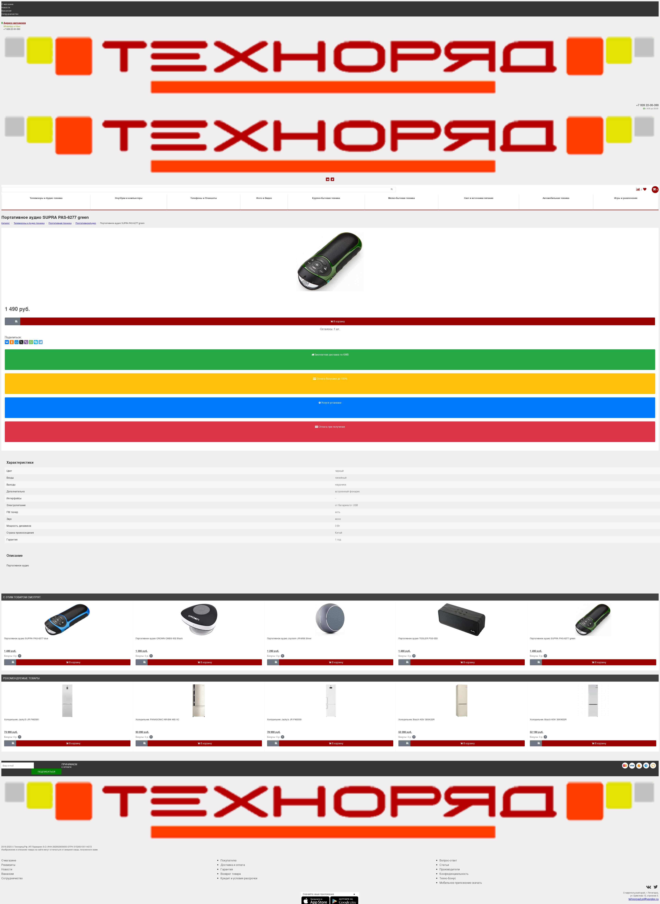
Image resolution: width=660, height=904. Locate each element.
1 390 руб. (142, 651)
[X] (21, 342)
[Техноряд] (330, 143)
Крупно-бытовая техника (326, 198)
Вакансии (6, 10)
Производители (449, 869)
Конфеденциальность (454, 874)
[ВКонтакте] (7, 342)
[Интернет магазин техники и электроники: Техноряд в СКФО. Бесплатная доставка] (330, 64)
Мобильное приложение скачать (460, 883)
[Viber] (26, 342)
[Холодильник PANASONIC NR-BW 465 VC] (198, 700)
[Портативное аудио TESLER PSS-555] (461, 619)
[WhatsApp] (31, 342)
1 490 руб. (10, 651)
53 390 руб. (405, 732)
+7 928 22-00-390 (647, 105)
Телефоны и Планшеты (203, 198)
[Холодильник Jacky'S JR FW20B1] (67, 700)
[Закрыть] (353, 896)
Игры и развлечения (625, 198)
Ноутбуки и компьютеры (128, 198)
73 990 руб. (11, 732)
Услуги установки (331, 402)
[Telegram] (40, 342)
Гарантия (227, 869)
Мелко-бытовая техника (401, 198)
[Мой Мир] (16, 342)
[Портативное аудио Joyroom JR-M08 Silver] (330, 619)
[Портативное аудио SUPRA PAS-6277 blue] (67, 619)
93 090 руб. (142, 732)
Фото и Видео (264, 198)
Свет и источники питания (478, 198)
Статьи (444, 865)
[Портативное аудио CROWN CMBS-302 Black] (198, 619)
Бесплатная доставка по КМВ (331, 354)
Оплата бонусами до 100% (331, 378)
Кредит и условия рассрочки (239, 878)
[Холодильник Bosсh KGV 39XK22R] (461, 700)
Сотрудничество (9, 13)
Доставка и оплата (233, 865)
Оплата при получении (331, 426)
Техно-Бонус (447, 878)
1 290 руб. (273, 651)
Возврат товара (231, 874)
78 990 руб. (273, 732)
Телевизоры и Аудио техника (46, 198)
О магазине (7, 4)
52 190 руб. (536, 732)
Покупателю (228, 860)
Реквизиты (8, 865)
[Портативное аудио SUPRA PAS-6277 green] (593, 619)
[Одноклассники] (12, 342)
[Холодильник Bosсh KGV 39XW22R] (593, 700)
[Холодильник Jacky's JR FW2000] (330, 700)
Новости (5, 7)
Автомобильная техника (556, 198)
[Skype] (36, 342)
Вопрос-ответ (448, 860)
